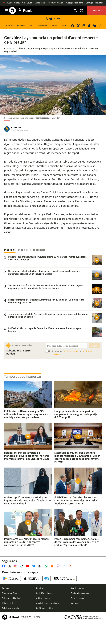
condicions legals (70, 351)
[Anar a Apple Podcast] (59, 566)
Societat (21, 25)
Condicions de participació (47, 603)
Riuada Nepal (13, 3)
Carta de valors (77, 598)
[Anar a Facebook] (4, 566)
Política (9, 25)
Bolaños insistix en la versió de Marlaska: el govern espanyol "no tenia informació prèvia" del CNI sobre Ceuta (27, 455)
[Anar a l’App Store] (31, 578)
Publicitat (40, 588)
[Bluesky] (94, 25)
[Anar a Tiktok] (22, 566)
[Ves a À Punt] (20, 10)
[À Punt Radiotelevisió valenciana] (16, 617)
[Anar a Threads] (41, 566)
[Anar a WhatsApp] (47, 566)
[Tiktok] (89, 25)
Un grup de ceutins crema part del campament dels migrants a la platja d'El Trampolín (75, 414)
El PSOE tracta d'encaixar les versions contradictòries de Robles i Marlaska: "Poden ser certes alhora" (76, 500)
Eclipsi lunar (40, 3)
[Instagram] (84, 25)
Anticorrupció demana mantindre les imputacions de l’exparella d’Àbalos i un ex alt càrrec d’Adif (27, 500)
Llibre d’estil (7, 603)
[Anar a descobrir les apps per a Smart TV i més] (65, 578)
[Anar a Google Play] (11, 578)
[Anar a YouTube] (28, 566)
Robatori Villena (55, 3)
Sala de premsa (77, 588)
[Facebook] (72, 25)
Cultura (54, 25)
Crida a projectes (43, 598)
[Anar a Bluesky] (34, 566)
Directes (97, 10)
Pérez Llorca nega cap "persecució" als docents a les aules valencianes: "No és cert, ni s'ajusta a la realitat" (76, 541)
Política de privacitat (11, 608)
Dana (31, 25)
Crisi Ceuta (27, 3)
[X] (78, 25)
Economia (42, 25)
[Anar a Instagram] (16, 566)
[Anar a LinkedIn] (65, 566)
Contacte (6, 588)
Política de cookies (44, 608)
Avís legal (75, 603)
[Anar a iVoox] (53, 566)
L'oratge (89, 3)
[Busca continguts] (75, 11)
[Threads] (100, 25)
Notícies (53, 18)
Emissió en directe (44, 593)
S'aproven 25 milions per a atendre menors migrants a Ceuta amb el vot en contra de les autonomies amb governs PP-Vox (77, 457)
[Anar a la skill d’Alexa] (46, 578)
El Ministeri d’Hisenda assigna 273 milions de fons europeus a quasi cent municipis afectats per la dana (26, 414)
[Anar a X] (10, 566)
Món (64, 25)
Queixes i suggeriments (81, 593)
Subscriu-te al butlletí (11, 598)
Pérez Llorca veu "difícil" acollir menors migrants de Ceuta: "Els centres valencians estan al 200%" (26, 541)
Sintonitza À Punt (9, 593)
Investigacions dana (74, 3)
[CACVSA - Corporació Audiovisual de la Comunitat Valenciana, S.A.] (84, 617)
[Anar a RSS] (71, 566)
